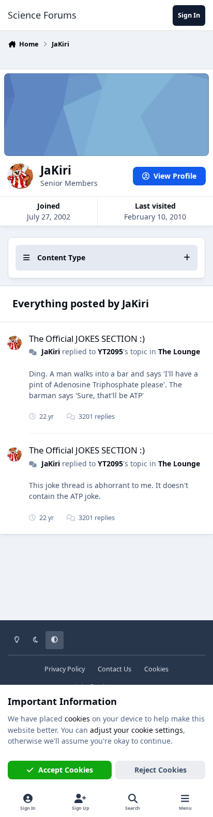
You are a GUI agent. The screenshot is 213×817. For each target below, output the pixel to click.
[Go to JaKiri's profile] (14, 343)
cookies (77, 719)
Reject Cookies (160, 770)
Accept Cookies (65, 770)
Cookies (156, 669)
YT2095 (110, 351)
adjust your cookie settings (136, 730)
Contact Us (114, 669)
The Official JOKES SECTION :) (87, 338)
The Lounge (179, 351)
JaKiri (50, 351)
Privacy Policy (64, 669)
